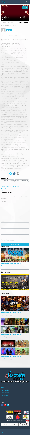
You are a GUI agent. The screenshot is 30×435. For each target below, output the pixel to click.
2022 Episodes (5, 180)
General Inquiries (5, 390)
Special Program (24, 180)
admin (2, 314)
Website (3, 233)
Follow (9, 30)
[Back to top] (4, 427)
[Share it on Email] (18, 173)
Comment (3, 201)
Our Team (3, 394)
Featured (17, 180)
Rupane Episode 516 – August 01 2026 (11, 356)
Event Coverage (5, 392)
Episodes (12, 180)
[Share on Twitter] (10, 173)
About (2, 387)
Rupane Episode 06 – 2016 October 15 (11, 263)
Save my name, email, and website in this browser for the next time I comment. (15, 239)
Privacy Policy (4, 389)
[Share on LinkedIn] (14, 173)
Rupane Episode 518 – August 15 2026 (11, 312)
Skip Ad (25, 7)
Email (2, 227)
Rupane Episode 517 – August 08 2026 (11, 334)
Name (3, 221)
